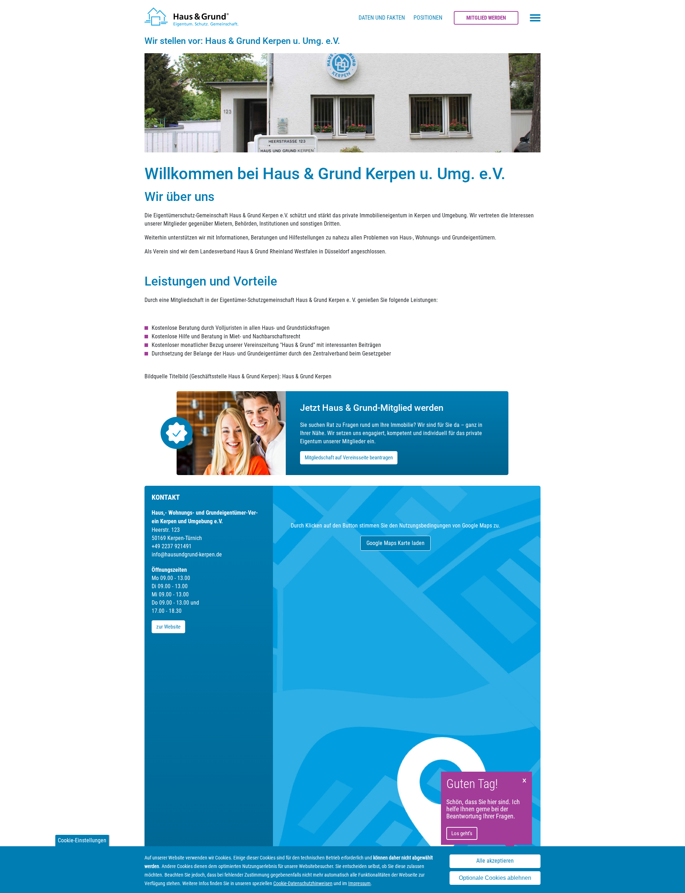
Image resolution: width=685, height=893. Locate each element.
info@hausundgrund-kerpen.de (187, 554)
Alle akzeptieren (495, 861)
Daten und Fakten (382, 17)
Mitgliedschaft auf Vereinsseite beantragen (349, 457)
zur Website (168, 627)
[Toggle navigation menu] (535, 17)
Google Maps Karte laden (395, 543)
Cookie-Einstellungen (82, 840)
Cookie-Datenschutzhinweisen (303, 883)
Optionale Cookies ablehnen (495, 878)
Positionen (427, 17)
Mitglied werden (486, 18)
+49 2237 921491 (172, 546)
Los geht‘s (461, 833)
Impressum (359, 883)
